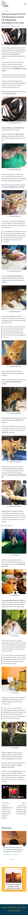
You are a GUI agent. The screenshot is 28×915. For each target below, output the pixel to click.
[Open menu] (25, 4)
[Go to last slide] (4, 844)
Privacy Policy (12, 907)
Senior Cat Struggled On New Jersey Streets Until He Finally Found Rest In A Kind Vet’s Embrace (7, 810)
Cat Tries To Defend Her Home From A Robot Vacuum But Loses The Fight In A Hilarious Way (13, 849)
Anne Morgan (6, 26)
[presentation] (14, 838)
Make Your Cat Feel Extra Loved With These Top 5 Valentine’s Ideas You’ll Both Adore (21, 808)
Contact (24, 907)
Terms (19, 907)
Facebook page (16, 771)
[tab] (11, 859)
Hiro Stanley (16, 554)
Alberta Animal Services (15, 122)
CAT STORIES (5, 11)
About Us (4, 907)
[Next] (24, 844)
